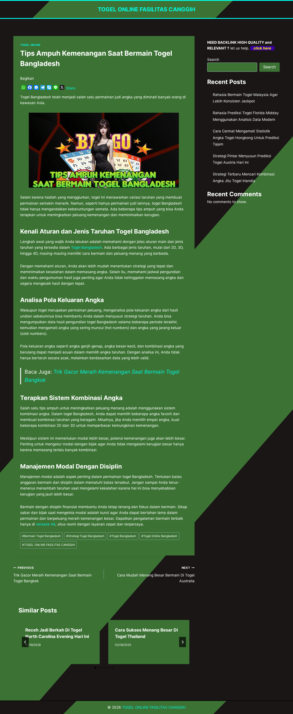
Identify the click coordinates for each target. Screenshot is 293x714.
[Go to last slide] (25, 642)
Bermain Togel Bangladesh (41, 536)
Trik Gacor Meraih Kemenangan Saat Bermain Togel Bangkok (52, 574)
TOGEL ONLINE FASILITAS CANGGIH (48, 544)
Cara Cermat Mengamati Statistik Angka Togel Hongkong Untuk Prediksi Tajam (246, 137)
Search (213, 59)
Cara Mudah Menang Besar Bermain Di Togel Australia (155, 574)
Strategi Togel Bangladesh (85, 536)
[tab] (95, 668)
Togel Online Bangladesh (159, 536)
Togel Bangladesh (86, 247)
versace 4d (45, 524)
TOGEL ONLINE (30, 44)
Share (70, 88)
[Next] (182, 642)
